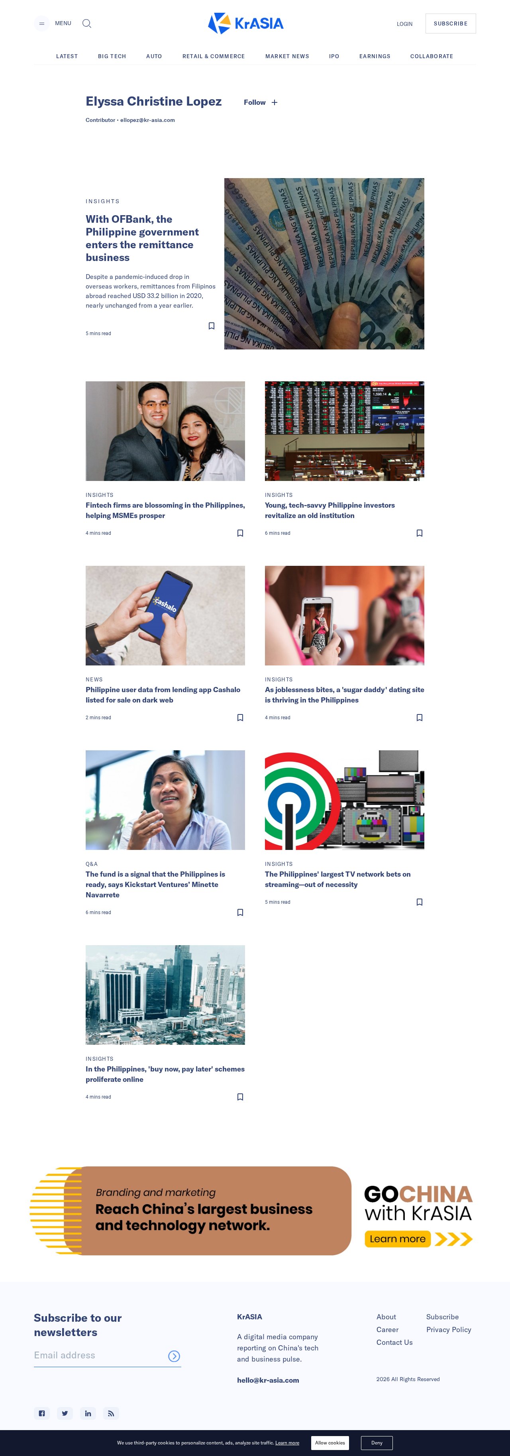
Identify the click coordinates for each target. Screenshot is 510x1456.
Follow (255, 102)
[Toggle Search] (87, 23)
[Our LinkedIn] (88, 1413)
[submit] (174, 1356)
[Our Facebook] (42, 1413)
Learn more (287, 1443)
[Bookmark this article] (152, 326)
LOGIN (405, 24)
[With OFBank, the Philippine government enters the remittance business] (324, 263)
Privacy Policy (448, 1329)
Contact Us (395, 1342)
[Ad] (255, 1211)
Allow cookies (330, 1443)
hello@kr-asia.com (268, 1380)
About (386, 1316)
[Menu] (42, 23)
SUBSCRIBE (451, 23)
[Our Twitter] (65, 1413)
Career (387, 1329)
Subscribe (442, 1316)
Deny (376, 1443)
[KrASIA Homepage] (246, 24)
